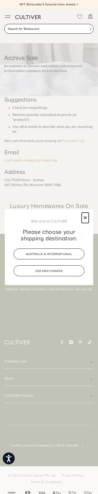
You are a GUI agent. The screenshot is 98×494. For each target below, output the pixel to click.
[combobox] (49, 29)
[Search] (90, 28)
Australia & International (49, 254)
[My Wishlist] (79, 16)
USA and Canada (49, 271)
